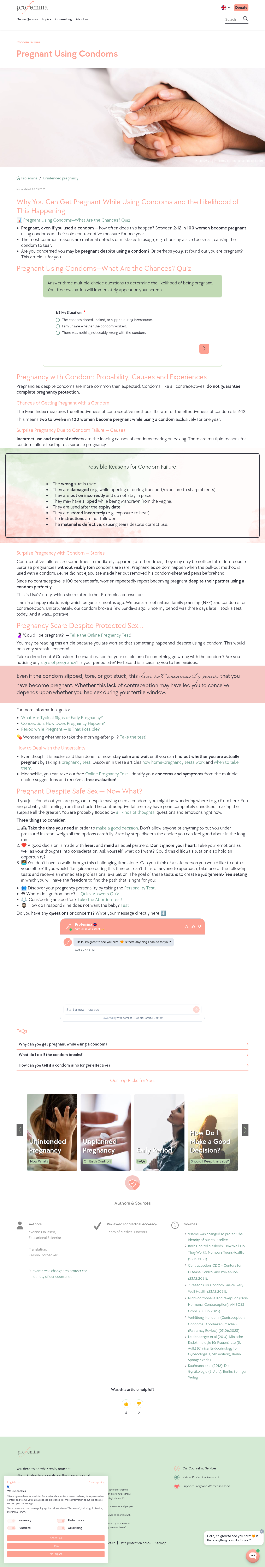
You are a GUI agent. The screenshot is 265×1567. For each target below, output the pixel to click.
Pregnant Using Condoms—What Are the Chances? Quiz (76, 220)
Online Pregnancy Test (106, 774)
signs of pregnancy (58, 662)
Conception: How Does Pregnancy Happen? (63, 723)
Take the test (132, 737)
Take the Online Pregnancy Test (100, 635)
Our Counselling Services (199, 1468)
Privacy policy (96, 1482)
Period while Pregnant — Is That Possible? (60, 729)
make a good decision (117, 828)
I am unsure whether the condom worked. (94, 326)
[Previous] (20, 1130)
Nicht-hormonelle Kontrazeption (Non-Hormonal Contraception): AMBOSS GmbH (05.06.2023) (218, 1305)
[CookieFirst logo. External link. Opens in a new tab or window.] (8, 1486)
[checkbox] (11, 1521)
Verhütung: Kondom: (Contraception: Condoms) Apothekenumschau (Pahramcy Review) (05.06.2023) (216, 1324)
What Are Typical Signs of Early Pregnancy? (62, 718)
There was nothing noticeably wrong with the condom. (104, 333)
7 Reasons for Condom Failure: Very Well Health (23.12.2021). (215, 1289)
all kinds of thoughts (135, 812)
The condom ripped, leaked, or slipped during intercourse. (107, 320)
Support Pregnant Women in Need (206, 1486)
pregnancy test (76, 762)
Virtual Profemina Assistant (201, 1477)
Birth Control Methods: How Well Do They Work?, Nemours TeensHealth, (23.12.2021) (216, 1253)
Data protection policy (135, 1543)
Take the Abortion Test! (99, 899)
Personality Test (139, 888)
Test (124, 905)
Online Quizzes (27, 19)
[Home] (32, 7)
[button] (13, 1482)
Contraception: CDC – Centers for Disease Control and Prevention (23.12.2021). (215, 1272)
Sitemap (160, 1543)
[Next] (245, 1130)
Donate (241, 7)
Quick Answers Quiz (100, 894)
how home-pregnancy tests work (173, 762)
